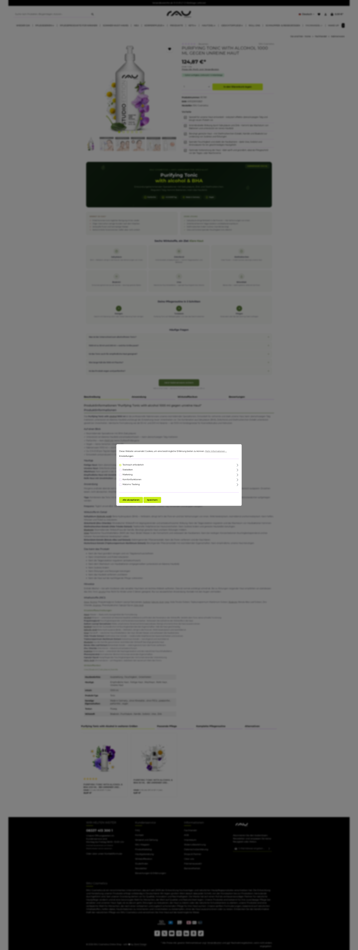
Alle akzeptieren (131, 500)
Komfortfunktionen (132, 479)
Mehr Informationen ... (216, 451)
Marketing (128, 474)
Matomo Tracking (131, 484)
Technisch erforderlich (133, 465)
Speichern (152, 500)
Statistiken (128, 469)
